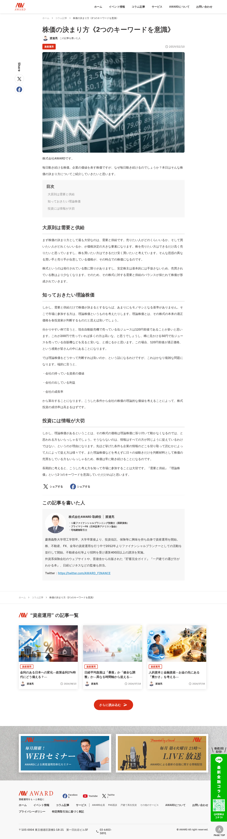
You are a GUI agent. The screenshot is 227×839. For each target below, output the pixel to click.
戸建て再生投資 (128, 804)
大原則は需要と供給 (61, 194)
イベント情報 (117, 6)
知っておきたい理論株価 (64, 201)
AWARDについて (179, 6)
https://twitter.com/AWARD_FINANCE (84, 573)
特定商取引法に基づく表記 (68, 811)
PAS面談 (112, 804)
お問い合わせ (204, 6)
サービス (157, 6)
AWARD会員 (98, 804)
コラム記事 (138, 6)
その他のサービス (149, 804)
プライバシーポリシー (32, 811)
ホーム (98, 6)
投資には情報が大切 (61, 208)
